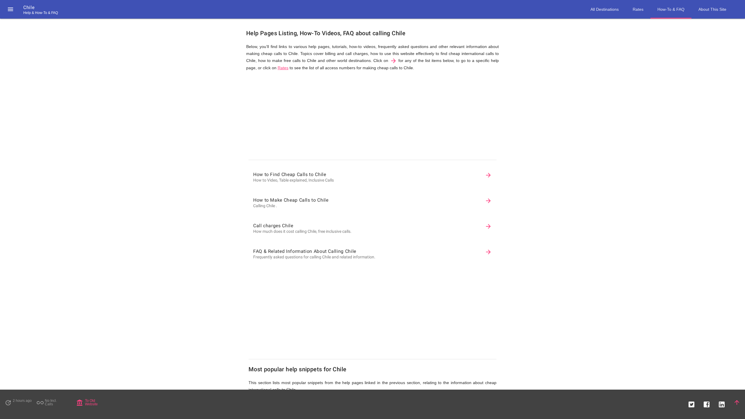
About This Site (712, 9)
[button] (10, 9)
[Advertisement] (372, 116)
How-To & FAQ (670, 9)
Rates (283, 67)
